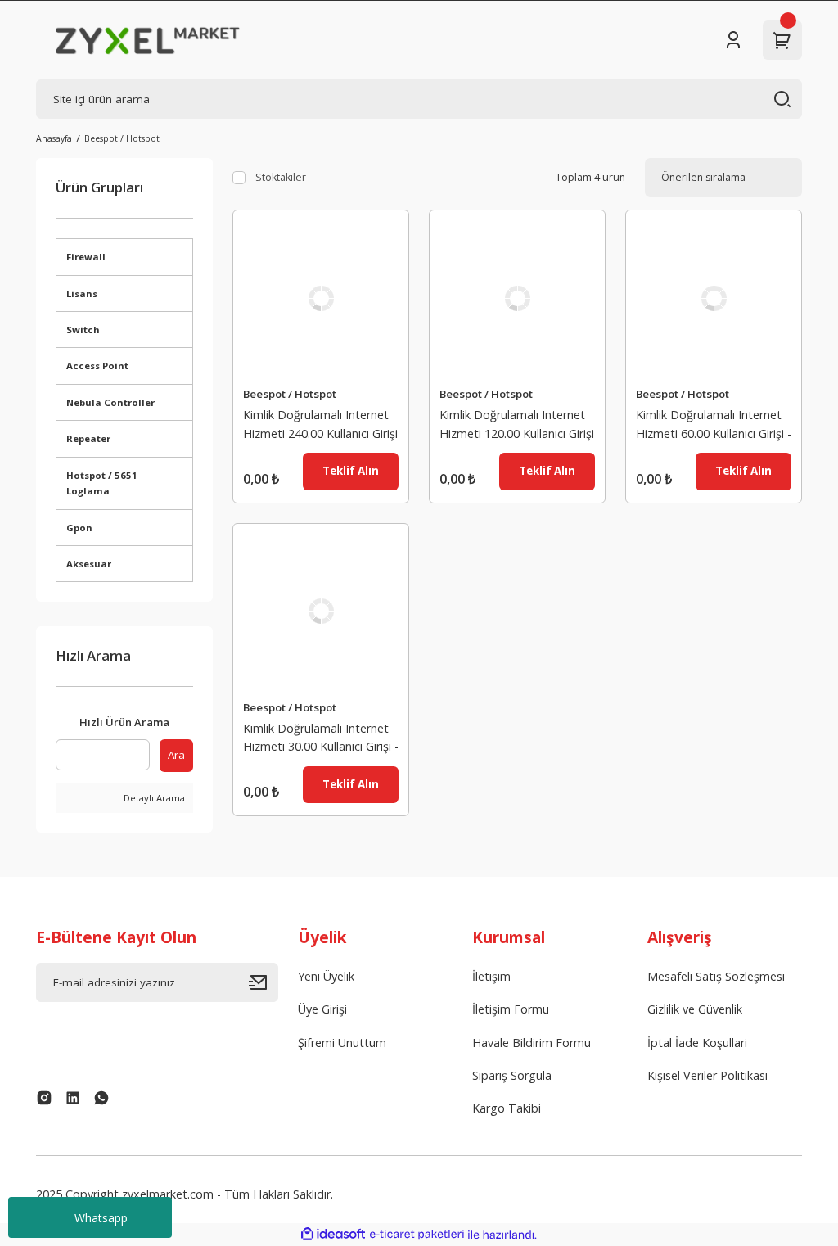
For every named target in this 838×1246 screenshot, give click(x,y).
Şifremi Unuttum (342, 1042)
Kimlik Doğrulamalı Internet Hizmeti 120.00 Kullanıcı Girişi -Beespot (516, 426)
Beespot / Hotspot (122, 138)
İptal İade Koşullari (697, 1042)
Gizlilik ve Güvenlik (694, 1009)
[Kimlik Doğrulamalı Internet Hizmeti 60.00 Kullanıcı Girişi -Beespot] (713, 298)
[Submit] (263, 982)
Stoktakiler (280, 177)
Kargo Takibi (506, 1108)
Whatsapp (101, 1218)
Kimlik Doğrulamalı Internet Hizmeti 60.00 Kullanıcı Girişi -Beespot (713, 426)
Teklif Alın (350, 470)
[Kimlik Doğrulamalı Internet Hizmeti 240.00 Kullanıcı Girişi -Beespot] (321, 298)
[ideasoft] (333, 1234)
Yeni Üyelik (326, 976)
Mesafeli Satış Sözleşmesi (716, 976)
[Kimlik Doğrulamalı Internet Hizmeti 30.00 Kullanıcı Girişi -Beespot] (321, 611)
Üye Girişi (322, 1009)
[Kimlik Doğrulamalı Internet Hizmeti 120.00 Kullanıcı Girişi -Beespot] (517, 298)
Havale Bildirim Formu (531, 1042)
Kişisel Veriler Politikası (707, 1075)
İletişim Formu (510, 1009)
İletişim (491, 976)
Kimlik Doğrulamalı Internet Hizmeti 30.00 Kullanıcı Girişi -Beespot (321, 739)
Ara (176, 754)
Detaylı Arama (153, 798)
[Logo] (148, 40)
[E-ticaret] (417, 1235)
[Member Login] (733, 40)
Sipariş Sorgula (512, 1075)
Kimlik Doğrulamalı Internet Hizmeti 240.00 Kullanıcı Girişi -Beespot (320, 426)
